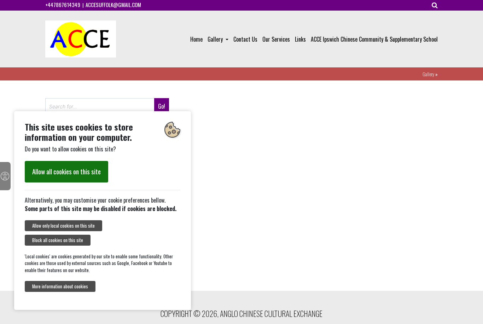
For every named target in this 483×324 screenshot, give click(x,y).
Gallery (216, 39)
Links (300, 39)
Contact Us (245, 39)
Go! (161, 106)
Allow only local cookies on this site (63, 225)
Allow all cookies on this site (66, 171)
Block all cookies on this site (57, 240)
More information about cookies (60, 286)
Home (196, 39)
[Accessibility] (5, 176)
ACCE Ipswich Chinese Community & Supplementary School (374, 39)
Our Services (276, 39)
